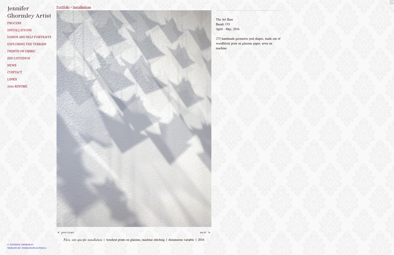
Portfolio (63, 7)
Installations (19, 30)
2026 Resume (17, 86)
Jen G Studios (18, 58)
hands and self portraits (29, 37)
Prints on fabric (21, 51)
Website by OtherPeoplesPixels (27, 248)
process (14, 23)
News (11, 65)
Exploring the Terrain (26, 44)
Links (12, 79)
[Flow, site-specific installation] (134, 118)
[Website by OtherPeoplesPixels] (385, 9)
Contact (14, 72)
